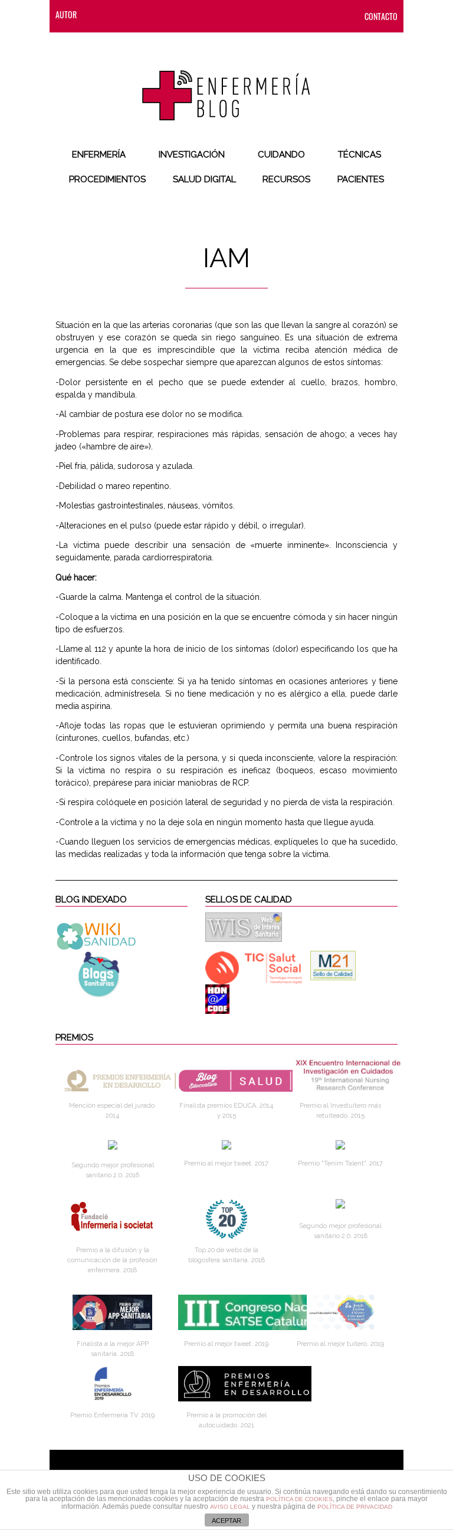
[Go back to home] (226, 85)
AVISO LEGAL (230, 1506)
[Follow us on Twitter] (144, 14)
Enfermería (99, 154)
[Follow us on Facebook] (121, 14)
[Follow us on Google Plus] (191, 14)
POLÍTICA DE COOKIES (299, 1499)
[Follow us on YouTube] (211, 14)
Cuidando (281, 154)
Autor (66, 14)
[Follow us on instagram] (168, 14)
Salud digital (204, 179)
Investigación (192, 154)
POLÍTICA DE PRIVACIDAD (354, 1506)
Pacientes (360, 179)
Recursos (286, 179)
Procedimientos (107, 179)
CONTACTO (381, 16)
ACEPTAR (226, 1520)
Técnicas (359, 154)
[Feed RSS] (97, 14)
